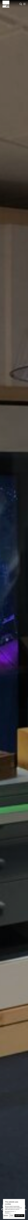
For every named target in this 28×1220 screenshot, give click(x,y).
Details (6, 1215)
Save (11, 1215)
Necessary (9, 1211)
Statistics (7, 1213)
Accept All (19, 1215)
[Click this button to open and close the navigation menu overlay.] (24, 4)
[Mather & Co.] (5, 4)
